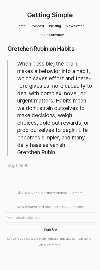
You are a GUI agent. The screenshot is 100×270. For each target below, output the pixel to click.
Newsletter (75, 26)
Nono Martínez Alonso (49, 193)
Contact (76, 193)
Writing (55, 26)
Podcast (37, 26)
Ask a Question (51, 35)
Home (21, 26)
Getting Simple (50, 15)
